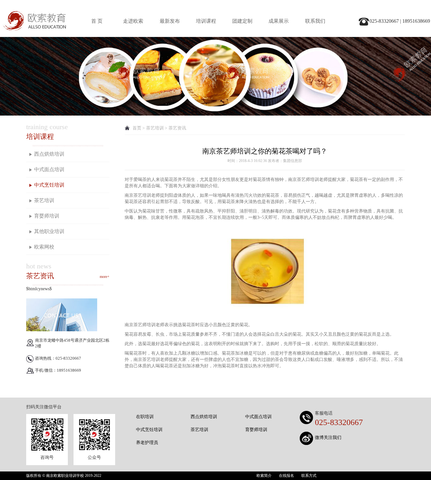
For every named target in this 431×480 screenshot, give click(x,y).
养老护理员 (147, 442)
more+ (104, 276)
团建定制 (242, 21)
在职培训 (145, 416)
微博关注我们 (328, 437)
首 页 (97, 21)
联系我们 (315, 21)
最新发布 (170, 21)
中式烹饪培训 (49, 185)
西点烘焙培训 (49, 154)
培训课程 (206, 21)
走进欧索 (133, 21)
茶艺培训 (44, 200)
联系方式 (308, 475)
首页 (137, 128)
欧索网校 (44, 246)
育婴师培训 (46, 216)
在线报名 (286, 475)
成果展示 (279, 21)
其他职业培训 (49, 231)
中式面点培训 (49, 169)
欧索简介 (264, 475)
